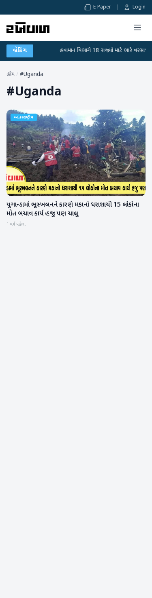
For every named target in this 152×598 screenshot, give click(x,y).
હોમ (10, 74)
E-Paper (102, 7)
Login (139, 7)
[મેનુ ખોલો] (137, 27)
